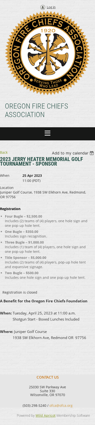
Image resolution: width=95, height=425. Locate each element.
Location (7, 187)
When (5, 175)
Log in (51, 7)
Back (4, 152)
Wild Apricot (46, 415)
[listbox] (73, 153)
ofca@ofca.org (61, 405)
